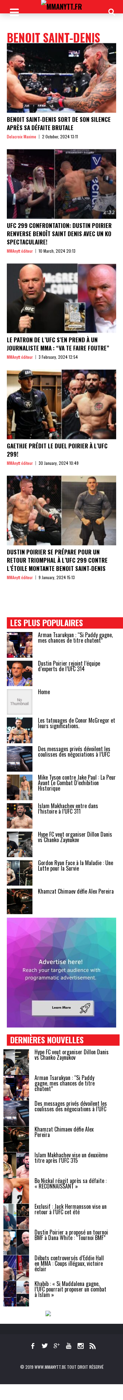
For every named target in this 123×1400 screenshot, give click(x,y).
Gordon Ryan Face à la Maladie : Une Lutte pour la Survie (75, 865)
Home (44, 692)
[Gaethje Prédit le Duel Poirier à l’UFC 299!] (61, 404)
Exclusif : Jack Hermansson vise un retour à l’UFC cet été (71, 1209)
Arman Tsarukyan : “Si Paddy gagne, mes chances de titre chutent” (75, 637)
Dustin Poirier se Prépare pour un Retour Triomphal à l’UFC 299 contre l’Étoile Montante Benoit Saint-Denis (57, 560)
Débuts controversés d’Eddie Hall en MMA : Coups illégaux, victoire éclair (69, 1263)
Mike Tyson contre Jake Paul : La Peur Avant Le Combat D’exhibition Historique (77, 782)
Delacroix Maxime (21, 136)
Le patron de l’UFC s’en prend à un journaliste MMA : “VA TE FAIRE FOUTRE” (58, 343)
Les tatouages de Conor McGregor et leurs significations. (76, 723)
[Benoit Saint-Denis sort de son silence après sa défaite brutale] (61, 78)
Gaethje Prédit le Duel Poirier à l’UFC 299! (57, 449)
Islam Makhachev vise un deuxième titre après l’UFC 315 (71, 1157)
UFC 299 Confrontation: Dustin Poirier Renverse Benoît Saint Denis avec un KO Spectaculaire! (59, 233)
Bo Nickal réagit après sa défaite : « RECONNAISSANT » (71, 1183)
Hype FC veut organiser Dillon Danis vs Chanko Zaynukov (75, 837)
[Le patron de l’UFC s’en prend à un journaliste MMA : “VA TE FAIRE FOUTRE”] (61, 298)
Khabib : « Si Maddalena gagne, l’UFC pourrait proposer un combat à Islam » (70, 1289)
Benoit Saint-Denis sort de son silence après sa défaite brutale (59, 123)
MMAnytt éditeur (20, 251)
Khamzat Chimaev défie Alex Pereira (76, 891)
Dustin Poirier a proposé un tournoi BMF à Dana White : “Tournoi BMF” (71, 1235)
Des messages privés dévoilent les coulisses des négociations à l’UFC (74, 751)
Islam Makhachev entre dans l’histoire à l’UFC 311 (68, 808)
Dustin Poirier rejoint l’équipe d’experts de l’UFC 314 (69, 666)
